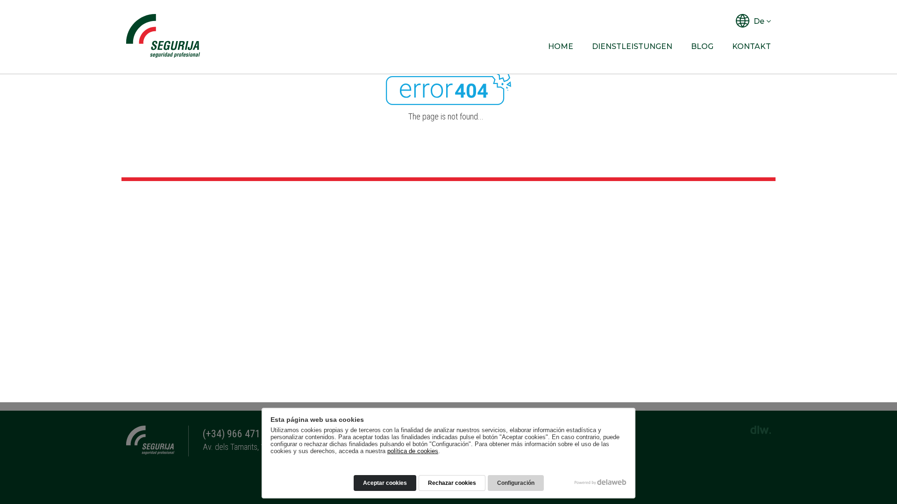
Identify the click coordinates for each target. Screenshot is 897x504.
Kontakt (751, 46)
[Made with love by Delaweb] (600, 482)
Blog (702, 46)
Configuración (515, 483)
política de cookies (412, 451)
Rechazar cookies (452, 483)
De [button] (759, 21)
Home (560, 46)
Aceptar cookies (385, 483)
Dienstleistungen (632, 46)
